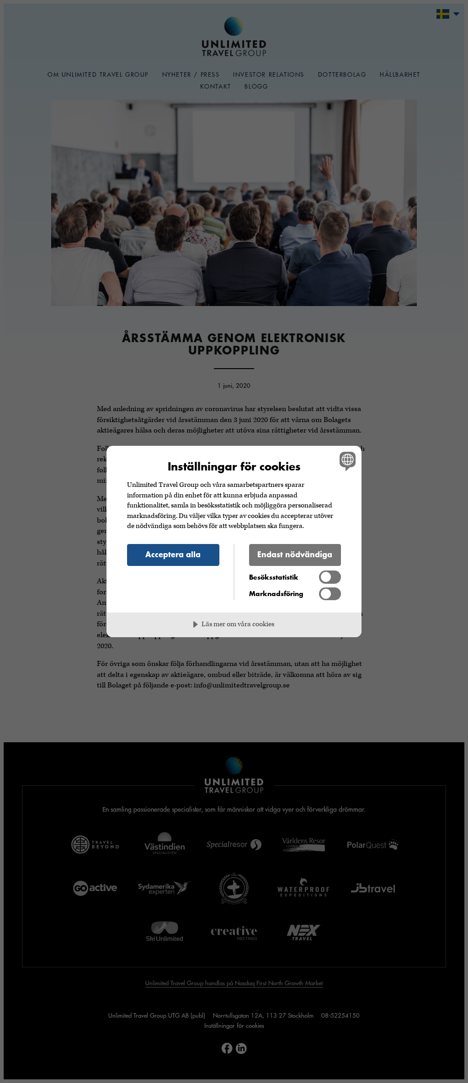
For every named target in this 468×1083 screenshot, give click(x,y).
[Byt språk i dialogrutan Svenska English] (346, 461)
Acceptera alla (173, 554)
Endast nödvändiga (294, 554)
